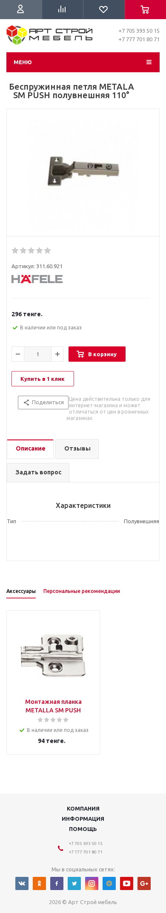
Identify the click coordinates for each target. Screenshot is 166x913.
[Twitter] (74, 883)
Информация (83, 819)
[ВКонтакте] (22, 883)
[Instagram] (91, 883)
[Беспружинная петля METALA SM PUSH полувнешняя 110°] (83, 174)
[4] (40, 250)
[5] (48, 250)
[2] (24, 250)
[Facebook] (56, 883)
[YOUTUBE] (126, 883)
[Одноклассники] (39, 883)
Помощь (83, 829)
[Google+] (144, 883)
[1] (15, 250)
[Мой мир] (109, 883)
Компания (83, 808)
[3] (32, 250)
